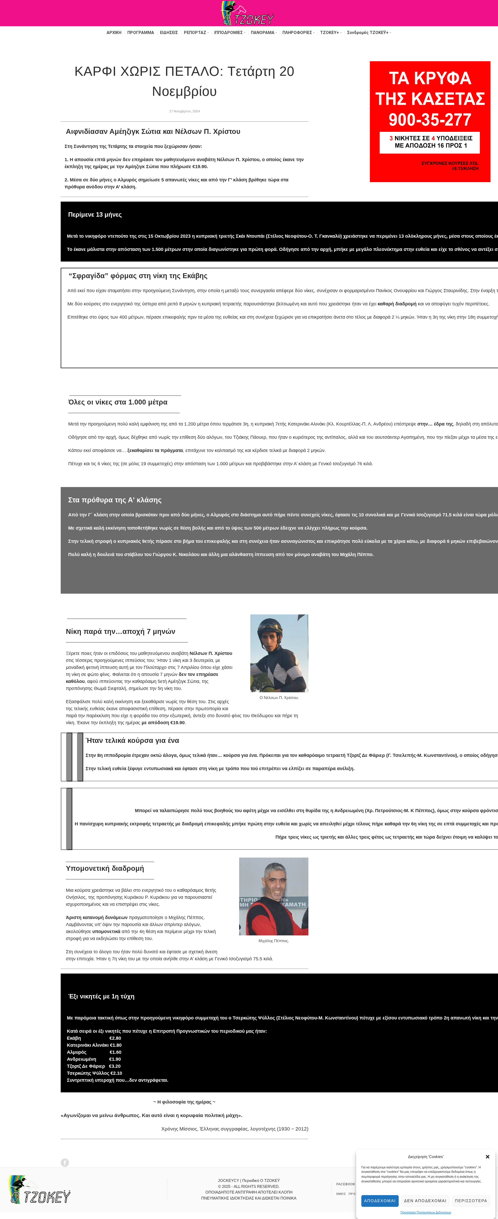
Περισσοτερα (471, 1201)
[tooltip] (65, 1163)
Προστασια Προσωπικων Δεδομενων (425, 1212)
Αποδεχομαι (380, 1201)
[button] (487, 1156)
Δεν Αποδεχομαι (425, 1201)
